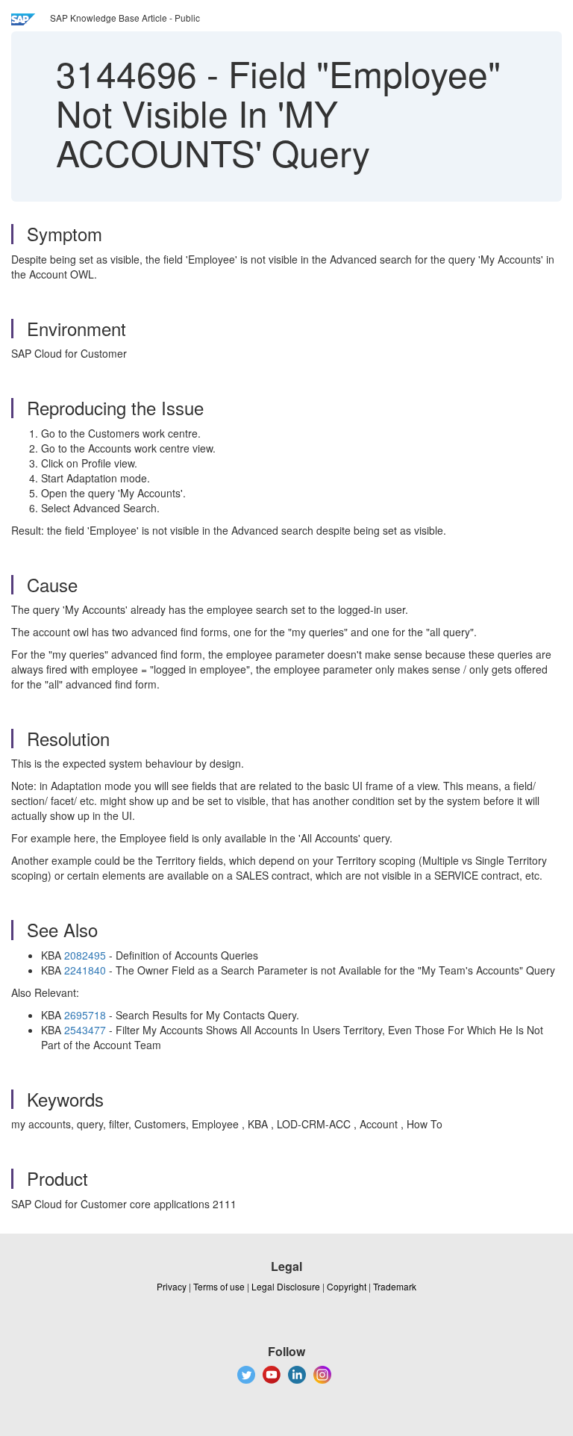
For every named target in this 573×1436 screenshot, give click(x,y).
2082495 (85, 955)
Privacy (172, 1286)
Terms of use (219, 1286)
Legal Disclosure (285, 1286)
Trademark (394, 1286)
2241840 (85, 970)
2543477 (85, 1029)
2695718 (85, 1014)
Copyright (346, 1286)
